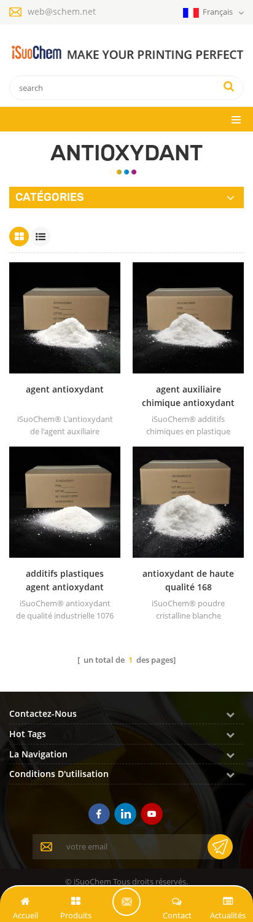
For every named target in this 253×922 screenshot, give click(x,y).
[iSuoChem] (126, 52)
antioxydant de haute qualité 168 (188, 580)
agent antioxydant (65, 389)
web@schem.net (62, 11)
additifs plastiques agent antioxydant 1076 (65, 581)
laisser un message (126, 902)
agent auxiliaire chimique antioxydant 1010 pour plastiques (188, 396)
